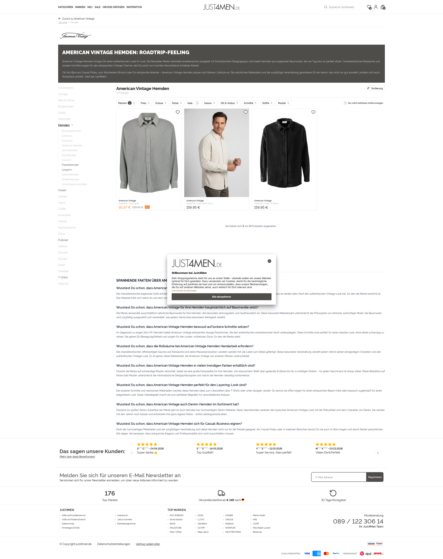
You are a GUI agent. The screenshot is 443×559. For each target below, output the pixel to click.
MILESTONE (176, 527)
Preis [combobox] (143, 102)
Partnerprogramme (126, 523)
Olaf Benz (202, 523)
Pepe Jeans (203, 531)
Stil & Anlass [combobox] (228, 102)
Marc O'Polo (176, 531)
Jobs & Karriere (124, 519)
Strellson (229, 523)
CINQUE (229, 519)
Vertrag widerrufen (148, 544)
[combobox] (346, 6)
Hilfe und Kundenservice (73, 515)
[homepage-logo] (221, 6)
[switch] (196, 102)
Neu (90, 6)
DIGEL (201, 515)
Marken (80, 6)
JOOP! (256, 523)
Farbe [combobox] (175, 102)
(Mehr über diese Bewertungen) (77, 456)
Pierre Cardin (259, 515)
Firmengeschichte (70, 527)
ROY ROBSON (176, 515)
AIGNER (229, 515)
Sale (98, 6)
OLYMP (201, 527)
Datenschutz (68, 523)
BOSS (172, 523)
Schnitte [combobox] (248, 102)
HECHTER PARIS (233, 531)
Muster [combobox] (282, 102)
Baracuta (257, 531)
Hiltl (255, 519)
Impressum (122, 515)
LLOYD (201, 519)
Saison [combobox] (208, 102)
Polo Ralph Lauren (261, 527)
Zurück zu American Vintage (78, 18)
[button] (193, 103)
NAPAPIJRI (230, 527)
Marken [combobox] (124, 102)
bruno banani (176, 519)
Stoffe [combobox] (265, 102)
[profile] (376, 7)
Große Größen (113, 6)
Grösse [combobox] (159, 102)
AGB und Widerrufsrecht (73, 519)
